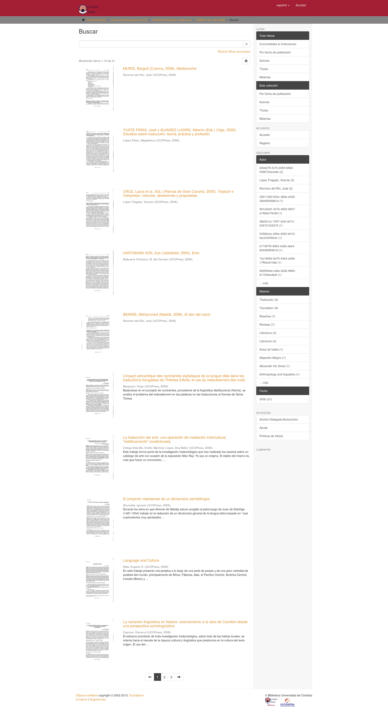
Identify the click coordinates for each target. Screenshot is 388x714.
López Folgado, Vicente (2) (276, 180)
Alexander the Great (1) (274, 366)
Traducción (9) (268, 300)
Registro (264, 143)
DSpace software (87, 695)
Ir (247, 44)
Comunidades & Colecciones (277, 44)
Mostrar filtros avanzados (234, 51)
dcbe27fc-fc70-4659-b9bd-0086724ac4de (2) (276, 170)
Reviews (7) (267, 324)
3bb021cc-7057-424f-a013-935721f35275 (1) (277, 223)
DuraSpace (136, 695)
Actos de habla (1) (271, 349)
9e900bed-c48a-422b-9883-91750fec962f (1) (277, 273)
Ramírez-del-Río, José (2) (276, 188)
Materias (265, 77)
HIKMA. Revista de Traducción (171, 20)
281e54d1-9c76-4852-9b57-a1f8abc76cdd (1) (277, 211)
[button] (283, 5)
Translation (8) (268, 308)
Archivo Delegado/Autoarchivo (278, 419)
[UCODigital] (288, 702)
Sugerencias (98, 699)
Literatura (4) (267, 333)
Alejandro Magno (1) (272, 358)
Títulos (263, 69)
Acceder (264, 135)
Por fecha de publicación (275, 52)
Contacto (81, 699)
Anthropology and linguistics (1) (279, 374)
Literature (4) (267, 341)
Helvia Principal (96, 20)
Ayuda (263, 428)
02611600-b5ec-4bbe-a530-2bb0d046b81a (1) (277, 199)
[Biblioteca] (271, 702)
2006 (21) (265, 399)
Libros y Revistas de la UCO (129, 20)
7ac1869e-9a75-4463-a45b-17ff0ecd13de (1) (277, 260)
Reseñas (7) (267, 316)
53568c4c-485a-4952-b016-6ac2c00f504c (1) (277, 236)
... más (263, 283)
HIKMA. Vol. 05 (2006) (211, 20)
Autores (264, 60)
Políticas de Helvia (271, 436)
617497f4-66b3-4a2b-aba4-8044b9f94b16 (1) (277, 248)
